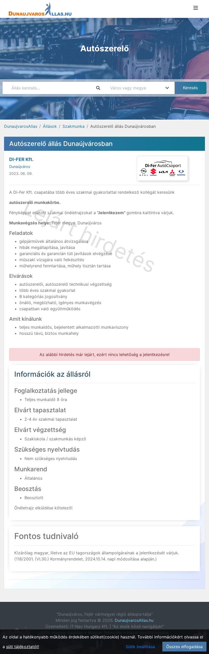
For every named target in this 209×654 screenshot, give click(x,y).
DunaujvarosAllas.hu (134, 620)
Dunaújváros (19, 166)
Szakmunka (73, 126)
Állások (50, 126)
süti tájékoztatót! (22, 646)
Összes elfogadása (184, 646)
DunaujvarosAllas (20, 126)
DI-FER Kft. (21, 159)
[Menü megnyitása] (195, 8)
